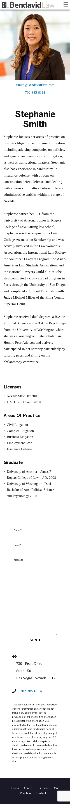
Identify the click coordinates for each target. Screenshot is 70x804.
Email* (18, 545)
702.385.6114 (31, 691)
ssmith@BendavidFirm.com (35, 85)
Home (15, 788)
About (28, 788)
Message (18, 560)
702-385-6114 (35, 93)
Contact (41, 793)
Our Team (42, 788)
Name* (18, 530)
